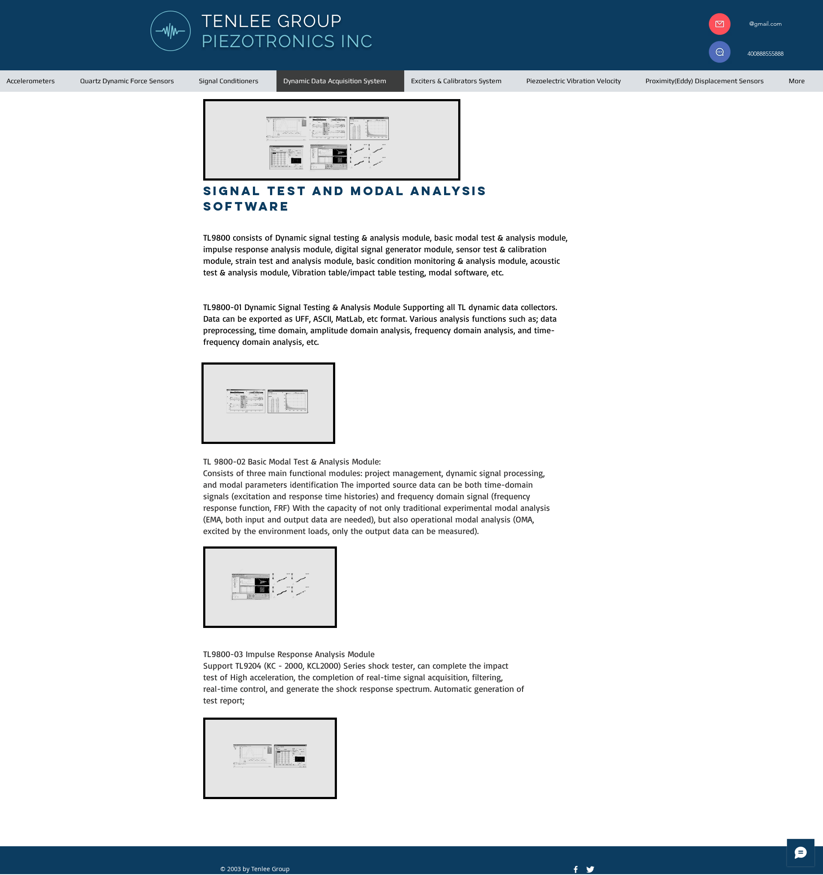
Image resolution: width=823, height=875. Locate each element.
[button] (765, 23)
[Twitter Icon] (590, 869)
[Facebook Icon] (575, 869)
